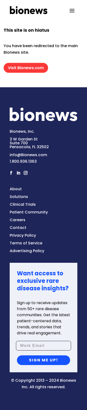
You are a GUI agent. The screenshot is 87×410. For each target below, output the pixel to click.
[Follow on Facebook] (11, 173)
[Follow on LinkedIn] (18, 173)
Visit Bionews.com (26, 68)
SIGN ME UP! (43, 360)
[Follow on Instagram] (25, 173)
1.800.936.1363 (23, 161)
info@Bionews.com (28, 155)
